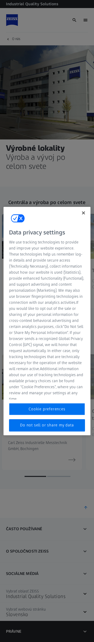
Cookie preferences (47, 409)
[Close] (83, 212)
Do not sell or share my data (47, 425)
